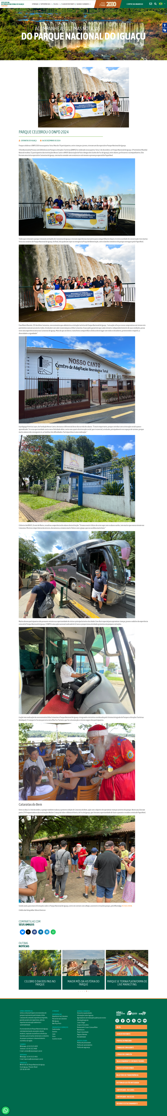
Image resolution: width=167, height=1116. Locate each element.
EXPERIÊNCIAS (57, 1014)
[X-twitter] (134, 1021)
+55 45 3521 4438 (32, 1046)
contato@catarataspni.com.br (33, 1051)
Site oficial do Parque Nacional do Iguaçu (12, 4)
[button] (28, 932)
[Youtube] (139, 1021)
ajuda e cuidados (83, 4)
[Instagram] (117, 1021)
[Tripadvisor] (145, 1021)
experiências (45, 4)
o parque (35, 4)
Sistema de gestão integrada (127, 1083)
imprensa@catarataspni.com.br (33, 1059)
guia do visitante (68, 4)
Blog (56, 4)
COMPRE (135, 4)
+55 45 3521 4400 (31, 1049)
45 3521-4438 (127, 906)
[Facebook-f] (123, 1021)
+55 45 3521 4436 (32, 1057)
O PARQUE (55, 1011)
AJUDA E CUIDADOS (83, 1011)
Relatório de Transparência (127, 1075)
